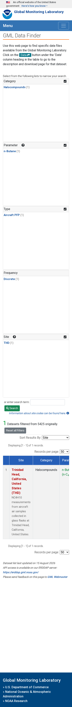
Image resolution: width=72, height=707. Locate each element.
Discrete (9, 279)
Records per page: (46, 451)
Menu (8, 25)
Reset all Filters (15, 430)
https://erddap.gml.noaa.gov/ (20, 572)
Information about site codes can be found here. (37, 413)
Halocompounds (15, 87)
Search (13, 408)
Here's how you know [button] (34, 5)
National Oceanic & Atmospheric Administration (27, 694)
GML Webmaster (57, 576)
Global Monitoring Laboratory (39, 12)
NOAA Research (16, 701)
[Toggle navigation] (63, 26)
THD (6, 343)
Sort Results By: (30, 437)
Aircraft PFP (12, 215)
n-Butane (10, 151)
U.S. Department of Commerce (27, 687)
